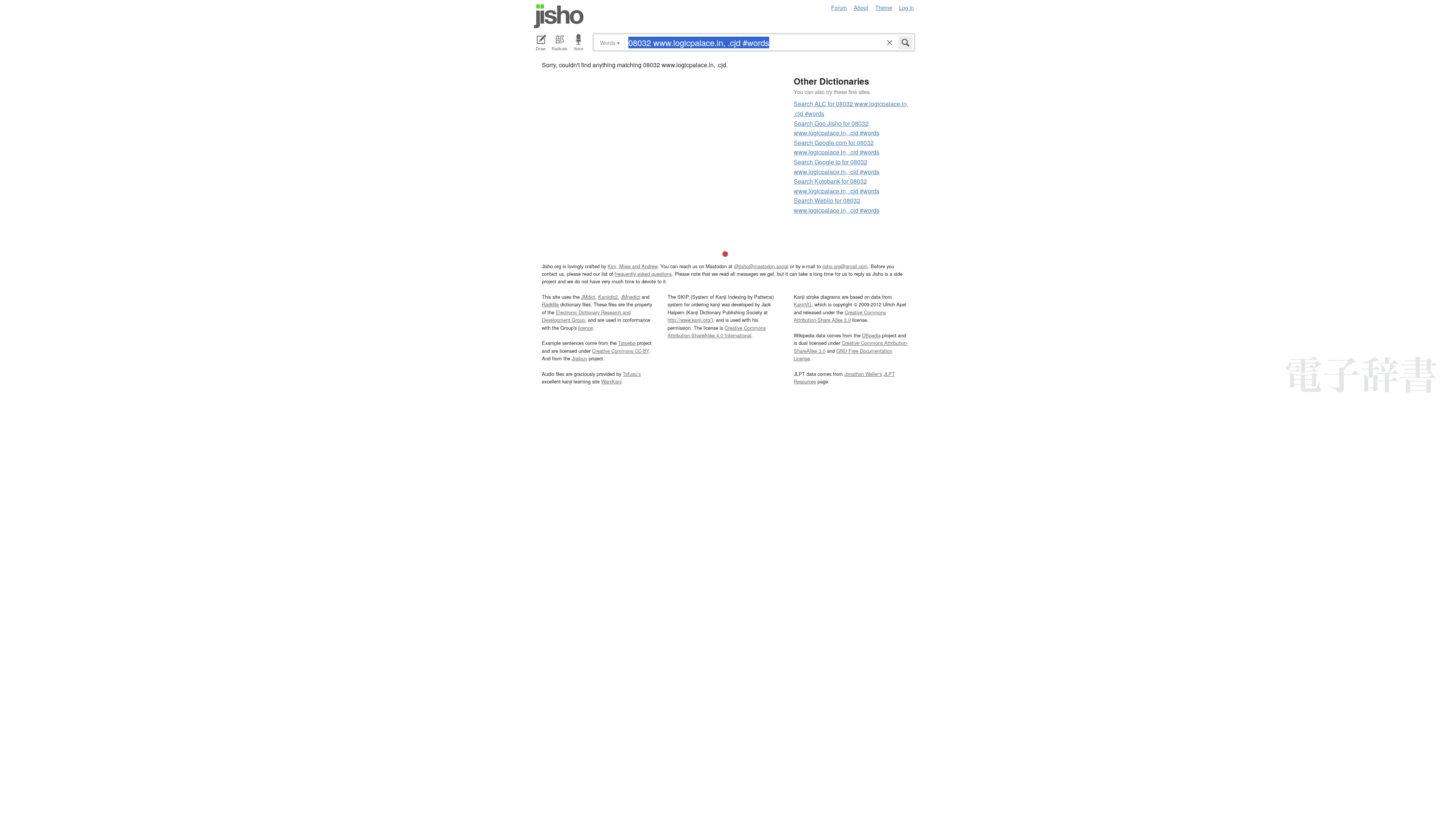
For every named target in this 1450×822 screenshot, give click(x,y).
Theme (883, 7)
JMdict (588, 296)
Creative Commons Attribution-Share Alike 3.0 (840, 316)
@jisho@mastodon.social (761, 266)
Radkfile (550, 304)
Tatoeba (627, 342)
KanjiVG (802, 304)
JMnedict (630, 296)
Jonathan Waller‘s (863, 373)
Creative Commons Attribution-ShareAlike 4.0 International (717, 331)
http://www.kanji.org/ (689, 319)
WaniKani (611, 381)
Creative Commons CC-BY (620, 350)
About (861, 7)
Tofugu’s (632, 373)
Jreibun (579, 358)
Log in (906, 7)
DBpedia (871, 335)
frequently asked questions (643, 273)
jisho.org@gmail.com (845, 266)
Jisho (559, 16)
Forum (839, 7)
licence (585, 327)
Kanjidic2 (608, 296)
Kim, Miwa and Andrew (632, 266)
